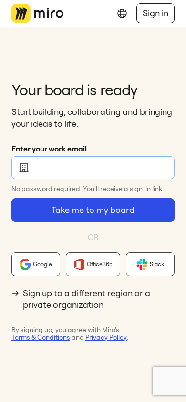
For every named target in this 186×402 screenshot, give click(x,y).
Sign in (155, 13)
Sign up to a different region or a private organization (86, 299)
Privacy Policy (106, 337)
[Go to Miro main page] (37, 13)
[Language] (122, 13)
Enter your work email (49, 148)
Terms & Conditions (40, 337)
